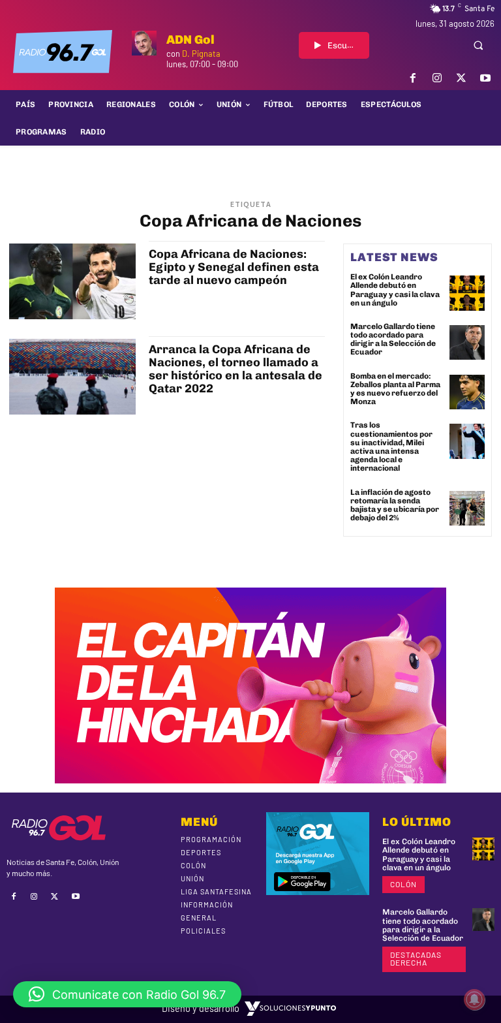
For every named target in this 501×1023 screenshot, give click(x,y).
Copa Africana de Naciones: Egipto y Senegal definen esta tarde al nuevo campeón (234, 267)
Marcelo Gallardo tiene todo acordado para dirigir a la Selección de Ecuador (393, 339)
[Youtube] (485, 78)
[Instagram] (437, 78)
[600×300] (250, 779)
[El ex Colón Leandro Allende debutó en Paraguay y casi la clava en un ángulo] (467, 293)
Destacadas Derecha (416, 958)
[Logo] (62, 51)
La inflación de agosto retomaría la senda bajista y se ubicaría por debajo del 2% (394, 505)
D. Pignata (201, 53)
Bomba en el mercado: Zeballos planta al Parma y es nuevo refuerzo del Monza (395, 389)
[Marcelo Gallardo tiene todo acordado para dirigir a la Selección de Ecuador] (467, 342)
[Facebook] (412, 78)
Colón (403, 884)
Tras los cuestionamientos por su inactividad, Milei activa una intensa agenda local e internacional (391, 446)
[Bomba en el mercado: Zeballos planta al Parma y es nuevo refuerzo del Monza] (467, 392)
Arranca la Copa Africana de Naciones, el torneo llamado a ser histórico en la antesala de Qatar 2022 (235, 368)
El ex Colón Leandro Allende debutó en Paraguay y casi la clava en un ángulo (395, 289)
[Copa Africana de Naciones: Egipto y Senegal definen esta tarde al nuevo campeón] (72, 281)
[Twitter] (461, 78)
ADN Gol (190, 39)
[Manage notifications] (474, 999)
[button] (478, 45)
